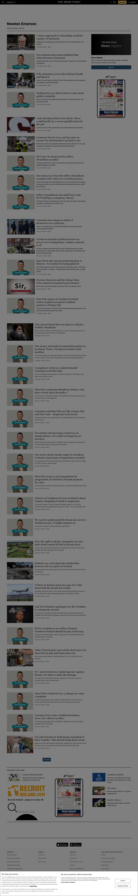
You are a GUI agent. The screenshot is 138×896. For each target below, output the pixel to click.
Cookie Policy (33, 886)
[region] (69, 883)
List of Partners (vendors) (68, 882)
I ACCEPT (122, 880)
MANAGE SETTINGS (123, 886)
